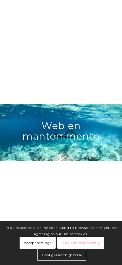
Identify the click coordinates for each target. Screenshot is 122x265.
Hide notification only (81, 243)
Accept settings (37, 243)
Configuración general (62, 255)
